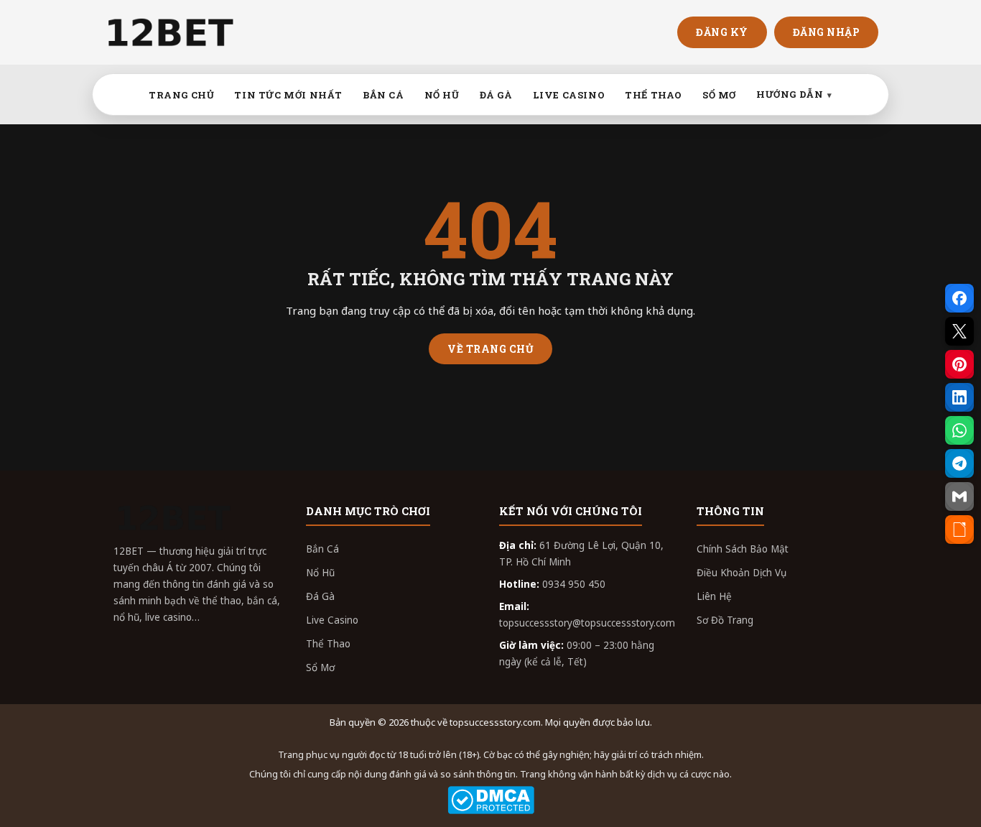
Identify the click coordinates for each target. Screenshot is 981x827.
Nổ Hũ (320, 572)
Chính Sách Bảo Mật (743, 548)
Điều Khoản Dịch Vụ (741, 572)
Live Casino (332, 620)
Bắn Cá (322, 548)
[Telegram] (959, 463)
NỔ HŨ (442, 94)
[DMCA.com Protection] (490, 800)
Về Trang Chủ (490, 349)
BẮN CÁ (383, 94)
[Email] (959, 496)
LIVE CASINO (569, 94)
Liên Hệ (714, 596)
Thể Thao (328, 643)
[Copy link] (959, 529)
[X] (959, 331)
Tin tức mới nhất (288, 94)
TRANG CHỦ (181, 94)
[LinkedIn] (959, 397)
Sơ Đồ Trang (725, 620)
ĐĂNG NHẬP (826, 32)
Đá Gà (320, 596)
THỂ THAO (653, 94)
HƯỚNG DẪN (789, 94)
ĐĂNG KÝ (722, 32)
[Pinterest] (959, 364)
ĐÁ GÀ (496, 94)
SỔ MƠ (719, 94)
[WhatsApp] (959, 430)
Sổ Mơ (320, 667)
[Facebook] (959, 298)
